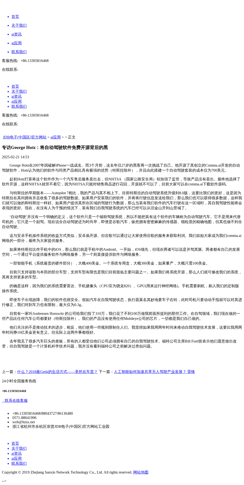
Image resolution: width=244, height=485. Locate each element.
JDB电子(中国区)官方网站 (24, 137)
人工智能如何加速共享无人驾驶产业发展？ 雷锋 (154, 372)
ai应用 (56, 137)
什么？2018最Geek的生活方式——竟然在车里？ (57, 372)
